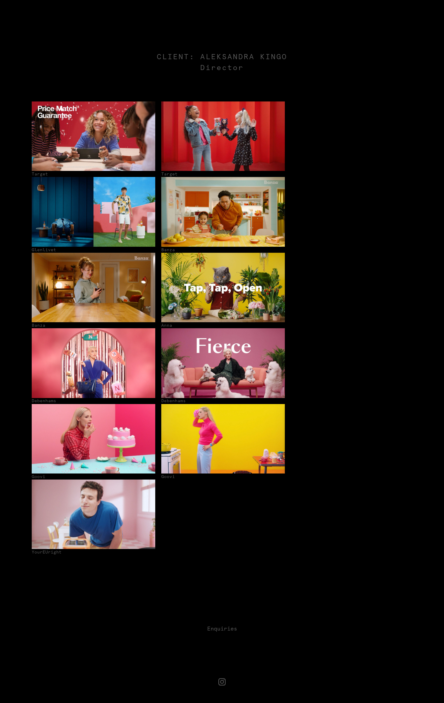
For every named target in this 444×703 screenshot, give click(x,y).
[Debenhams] (93, 363)
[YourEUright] (93, 514)
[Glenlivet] (93, 211)
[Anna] (223, 287)
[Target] (93, 136)
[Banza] (223, 211)
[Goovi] (93, 438)
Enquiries (222, 628)
